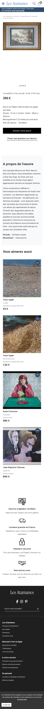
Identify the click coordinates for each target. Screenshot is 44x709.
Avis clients (6, 629)
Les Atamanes (8, 16)
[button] (22, 49)
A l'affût (5, 303)
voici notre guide (18, 10)
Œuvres (16, 16)
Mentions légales (8, 680)
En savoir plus (22, 699)
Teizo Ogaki (8, 300)
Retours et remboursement (11, 664)
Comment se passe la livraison (12, 661)
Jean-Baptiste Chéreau (14, 467)
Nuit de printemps (9, 359)
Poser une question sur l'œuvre (22, 138)
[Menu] (3, 3)
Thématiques (6, 648)
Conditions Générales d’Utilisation (13, 677)
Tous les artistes (7, 652)
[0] (39, 3)
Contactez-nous (7, 636)
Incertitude (6, 415)
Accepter (6, 705)
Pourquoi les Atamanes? (10, 626)
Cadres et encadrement (10, 667)
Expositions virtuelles (9, 645)
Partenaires (6, 632)
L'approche (6, 471)
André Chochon (10, 411)
